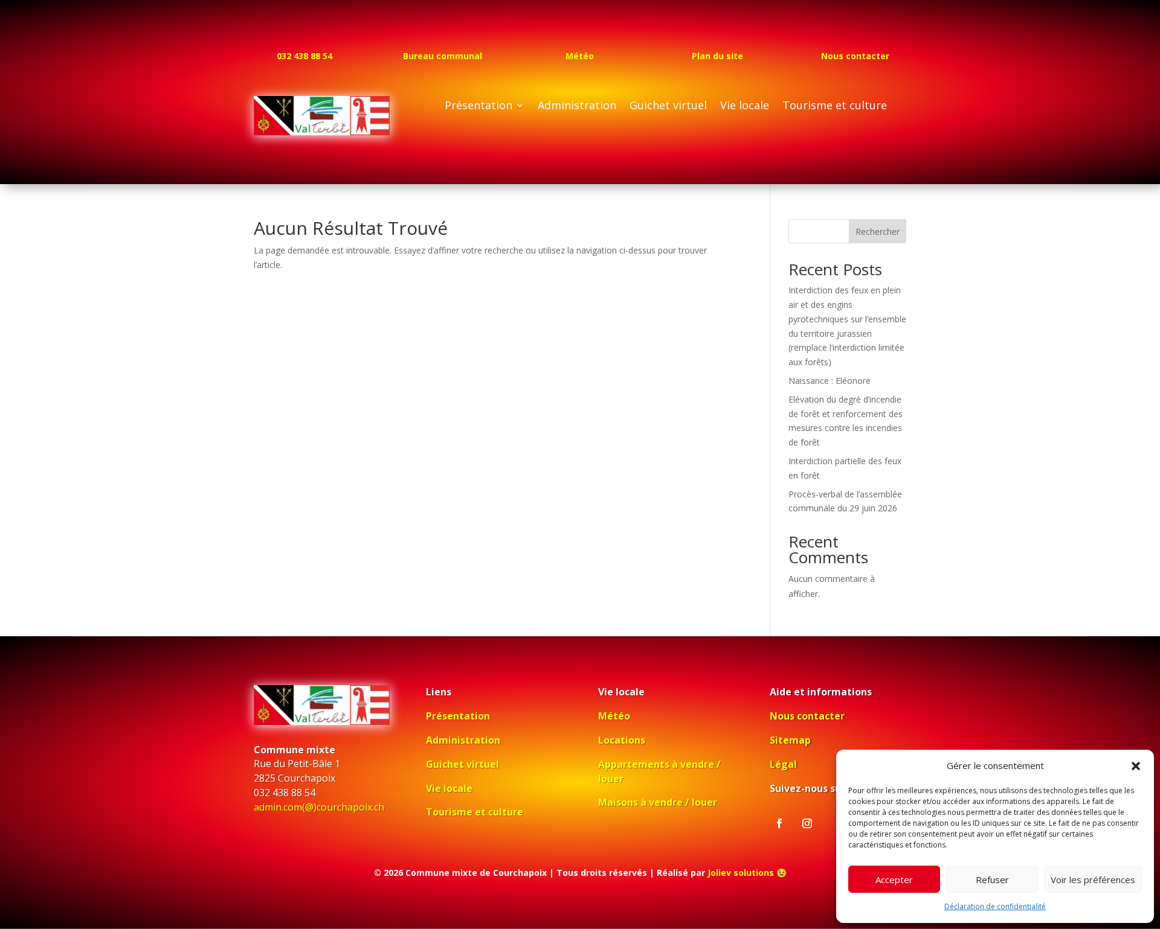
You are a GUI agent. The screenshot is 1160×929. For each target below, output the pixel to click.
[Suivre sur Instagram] (807, 823)
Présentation (478, 106)
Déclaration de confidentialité (995, 906)
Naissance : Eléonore (829, 380)
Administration (577, 106)
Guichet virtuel (668, 106)
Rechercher (878, 231)
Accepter (894, 879)
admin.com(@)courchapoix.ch (319, 807)
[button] (1136, 766)
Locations (621, 740)
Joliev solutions (740, 872)
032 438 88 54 (304, 56)
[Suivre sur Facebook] (779, 823)
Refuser (992, 879)
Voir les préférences (1093, 879)
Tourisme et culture (834, 106)
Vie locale (744, 106)
